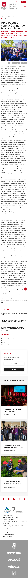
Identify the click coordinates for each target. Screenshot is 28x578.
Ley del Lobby (6, 523)
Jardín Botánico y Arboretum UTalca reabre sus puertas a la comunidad (12, 483)
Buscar (19, 1)
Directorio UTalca (7, 536)
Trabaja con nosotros (8, 534)
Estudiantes (4, 343)
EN (23, 2)
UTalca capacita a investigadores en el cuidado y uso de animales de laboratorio (12, 328)
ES (24, 2)
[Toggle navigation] (25, 6)
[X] (17, 63)
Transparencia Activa (8, 519)
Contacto (5, 531)
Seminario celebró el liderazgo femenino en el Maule (14, 314)
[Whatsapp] (24, 63)
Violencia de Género (8, 527)
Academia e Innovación (7, 339)
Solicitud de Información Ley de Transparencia (15, 521)
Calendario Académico (8, 529)
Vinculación (5, 18)
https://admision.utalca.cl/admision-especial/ (15, 238)
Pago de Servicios (7, 532)
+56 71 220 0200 (8, 515)
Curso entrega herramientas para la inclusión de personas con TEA (13, 446)
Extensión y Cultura (6, 345)
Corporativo (4, 341)
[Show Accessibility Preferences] (25, 289)
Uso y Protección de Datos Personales (13, 525)
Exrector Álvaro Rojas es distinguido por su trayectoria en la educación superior (13, 321)
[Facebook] (11, 63)
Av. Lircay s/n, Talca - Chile (11, 517)
